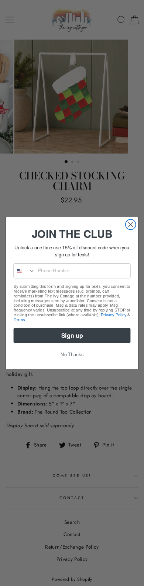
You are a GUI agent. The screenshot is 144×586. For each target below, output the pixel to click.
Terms (19, 319)
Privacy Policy (113, 315)
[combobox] (24, 271)
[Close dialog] (131, 224)
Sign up (72, 335)
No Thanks (72, 354)
